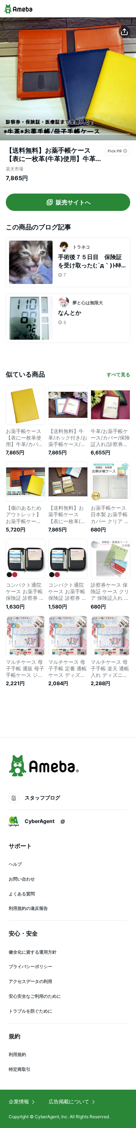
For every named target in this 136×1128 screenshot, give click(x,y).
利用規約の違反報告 (28, 908)
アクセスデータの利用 (30, 981)
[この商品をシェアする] (124, 32)
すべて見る (118, 374)
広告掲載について (69, 1101)
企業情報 (19, 1101)
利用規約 (17, 1054)
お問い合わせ (22, 879)
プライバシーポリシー (30, 966)
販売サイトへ (73, 202)
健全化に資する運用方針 (33, 952)
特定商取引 (19, 1069)
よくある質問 (22, 893)
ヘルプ (15, 864)
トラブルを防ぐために (30, 1011)
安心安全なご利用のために (35, 996)
